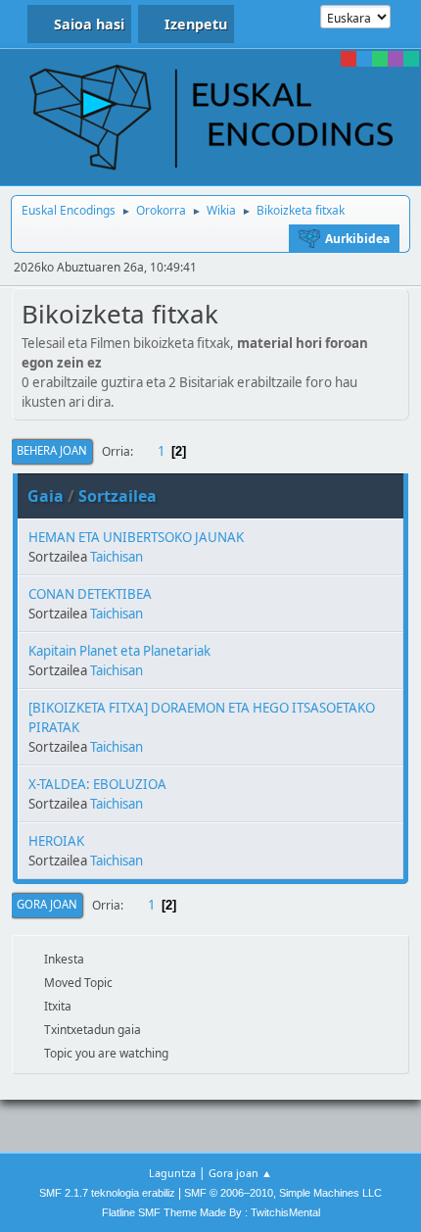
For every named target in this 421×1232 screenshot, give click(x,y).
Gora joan (47, 904)
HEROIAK (56, 841)
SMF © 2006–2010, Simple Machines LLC (283, 1193)
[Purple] (395, 59)
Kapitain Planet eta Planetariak (119, 651)
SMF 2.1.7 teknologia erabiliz (107, 1193)
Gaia (45, 496)
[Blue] (364, 59)
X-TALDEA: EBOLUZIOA (97, 784)
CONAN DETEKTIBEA (90, 594)
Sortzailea (117, 496)
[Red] (348, 59)
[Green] (380, 59)
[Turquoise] (411, 59)
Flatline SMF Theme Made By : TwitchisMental (211, 1212)
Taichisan (116, 557)
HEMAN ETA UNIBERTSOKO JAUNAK (136, 537)
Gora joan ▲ (240, 1172)
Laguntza (172, 1172)
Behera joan (52, 450)
